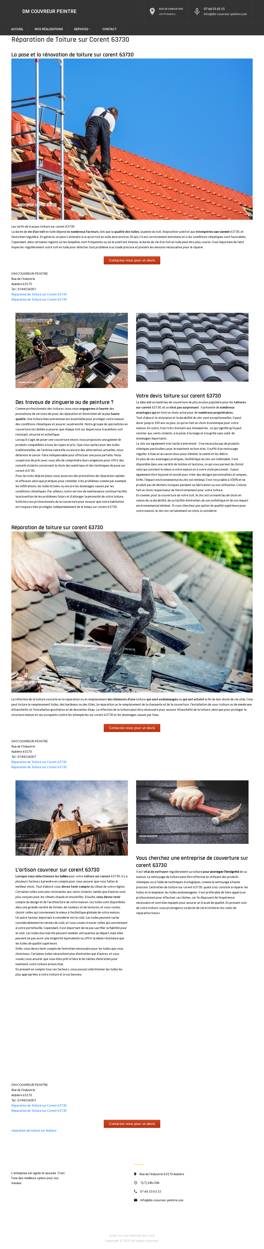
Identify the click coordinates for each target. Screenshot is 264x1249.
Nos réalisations (49, 29)
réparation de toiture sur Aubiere (34, 1130)
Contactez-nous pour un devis (132, 260)
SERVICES (81, 29)
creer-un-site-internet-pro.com (132, 1235)
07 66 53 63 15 (214, 9)
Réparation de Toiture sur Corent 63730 (39, 294)
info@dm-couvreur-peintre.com (225, 14)
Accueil (17, 29)
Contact (109, 29)
